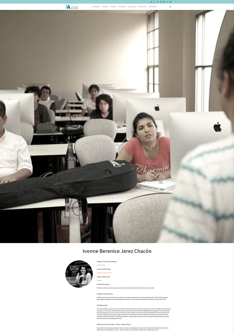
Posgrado (113, 6)
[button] (170, 6)
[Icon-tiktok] (157, 1)
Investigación (142, 6)
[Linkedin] (164, 1)
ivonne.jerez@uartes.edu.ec (104, 273)
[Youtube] (161, 1)
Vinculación (131, 6)
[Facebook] (151, 1)
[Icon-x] (167, 1)
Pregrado (105, 6)
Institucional (152, 6)
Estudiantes (122, 6)
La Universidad (95, 6)
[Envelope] (170, 1)
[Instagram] (154, 1)
